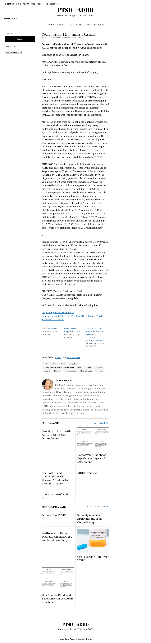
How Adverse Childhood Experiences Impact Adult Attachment (92, 458)
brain (80, 367)
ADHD (39, 4)
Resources (54, 4)
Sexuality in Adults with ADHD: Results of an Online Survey (56, 434)
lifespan (57, 371)
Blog (46, 4)
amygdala (73, 364)
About (26, 4)
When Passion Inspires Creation (72, 330)
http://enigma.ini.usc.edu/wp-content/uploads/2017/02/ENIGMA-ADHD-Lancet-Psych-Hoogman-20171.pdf (73, 316)
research (99, 371)
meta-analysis (70, 371)
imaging (47, 371)
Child (89, 367)
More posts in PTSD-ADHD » (98, 507)
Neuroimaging (86, 371)
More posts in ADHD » (100, 423)
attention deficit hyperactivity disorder (59, 367)
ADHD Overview (49, 328)
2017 (45, 364)
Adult (63, 364)
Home (18, 4)
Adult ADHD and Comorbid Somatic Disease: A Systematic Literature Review (94, 334)
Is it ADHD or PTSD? (54, 515)
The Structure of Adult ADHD (55, 496)
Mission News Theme (66, 639)
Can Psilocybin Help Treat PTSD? (93, 558)
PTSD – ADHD (75, 10)
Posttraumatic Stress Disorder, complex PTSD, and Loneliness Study (57, 536)
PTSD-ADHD (73, 357)
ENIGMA (98, 367)
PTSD (33, 4)
